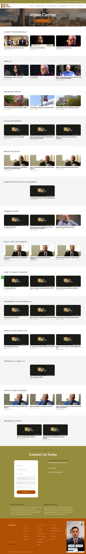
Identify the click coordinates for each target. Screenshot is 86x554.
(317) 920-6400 (70, 1)
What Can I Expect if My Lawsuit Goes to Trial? (42, 288)
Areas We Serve (63, 5)
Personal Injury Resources (56, 530)
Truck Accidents (40, 539)
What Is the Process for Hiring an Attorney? (67, 288)
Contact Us (81, 5)
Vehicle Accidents (52, 5)
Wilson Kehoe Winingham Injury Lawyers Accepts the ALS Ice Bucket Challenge (69, 78)
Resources (72, 5)
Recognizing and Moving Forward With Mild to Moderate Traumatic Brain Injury (16, 168)
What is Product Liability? (36, 377)
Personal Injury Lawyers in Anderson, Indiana (15, 107)
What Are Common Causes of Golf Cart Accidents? (40, 258)
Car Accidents (39, 530)
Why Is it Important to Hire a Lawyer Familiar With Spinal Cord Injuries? (69, 407)
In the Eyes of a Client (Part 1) (37, 47)
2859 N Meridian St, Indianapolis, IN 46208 (58, 462)
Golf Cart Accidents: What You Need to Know (67, 257)
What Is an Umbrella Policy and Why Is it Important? (66, 137)
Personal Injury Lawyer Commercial (13, 77)
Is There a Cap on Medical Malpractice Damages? (42, 346)
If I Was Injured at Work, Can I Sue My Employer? (42, 198)
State (26, 480)
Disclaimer (53, 533)
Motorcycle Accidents (41, 536)
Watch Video (8, 49)
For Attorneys (25, 539)
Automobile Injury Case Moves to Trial (13, 47)
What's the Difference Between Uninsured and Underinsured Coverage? (42, 137)
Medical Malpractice (41, 533)
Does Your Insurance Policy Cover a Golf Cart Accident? (15, 258)
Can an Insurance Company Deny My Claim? (67, 317)
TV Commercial (34, 77)
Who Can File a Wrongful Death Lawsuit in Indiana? (54, 437)
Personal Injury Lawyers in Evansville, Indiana (42, 107)
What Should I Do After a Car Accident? (14, 137)
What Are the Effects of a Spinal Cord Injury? (41, 406)
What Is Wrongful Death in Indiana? (26, 436)
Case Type (26, 476)
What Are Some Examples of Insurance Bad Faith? (43, 317)
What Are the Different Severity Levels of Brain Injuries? (42, 168)
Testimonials (25, 536)
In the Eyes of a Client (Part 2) (63, 47)
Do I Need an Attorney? (10, 227)
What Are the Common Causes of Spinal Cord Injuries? (15, 407)
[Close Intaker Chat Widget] (83, 522)
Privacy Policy (53, 536)
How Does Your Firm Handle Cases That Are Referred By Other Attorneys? (41, 228)
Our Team (25, 533)
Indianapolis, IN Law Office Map (55, 472)
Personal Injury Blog (54, 528)
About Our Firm (26, 528)
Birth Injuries (39, 528)
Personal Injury (40, 5)
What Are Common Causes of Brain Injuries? (67, 167)
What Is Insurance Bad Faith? (11, 317)
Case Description (26, 485)
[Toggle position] (80, 522)
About (31, 5)
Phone (26, 471)
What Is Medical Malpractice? (11, 346)
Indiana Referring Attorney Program (65, 227)
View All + (39, 544)
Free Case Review (42, 20)
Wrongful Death (40, 541)
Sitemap (52, 539)
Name (26, 463)
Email (26, 467)
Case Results (25, 530)
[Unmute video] (68, 522)
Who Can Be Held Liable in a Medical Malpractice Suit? (68, 347)
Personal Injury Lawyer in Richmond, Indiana (67, 107)
